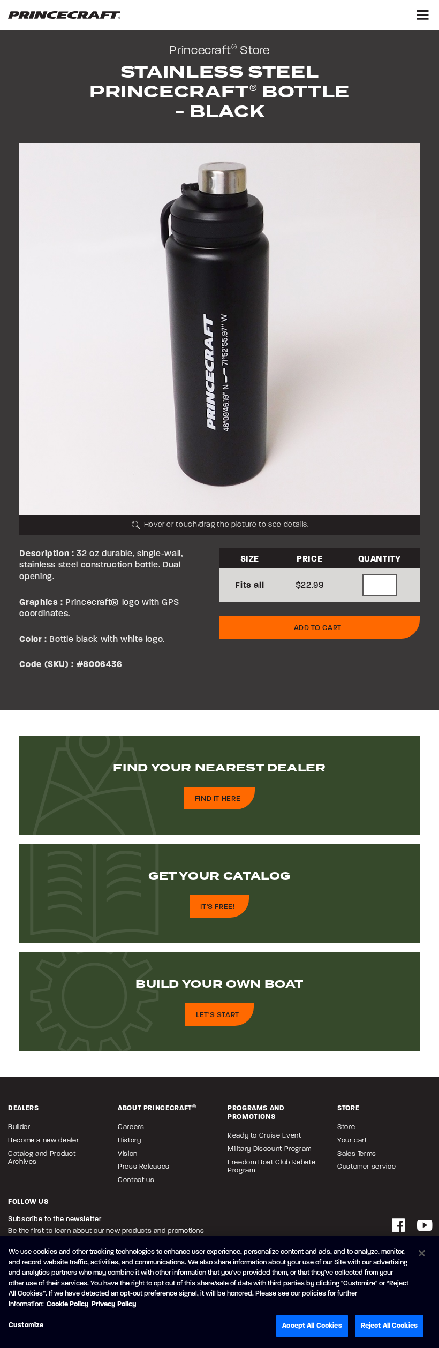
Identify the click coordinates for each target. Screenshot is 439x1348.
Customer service (366, 1166)
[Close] (422, 1253)
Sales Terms (356, 1153)
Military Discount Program (270, 1149)
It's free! (217, 906)
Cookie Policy (68, 1304)
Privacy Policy (114, 1304)
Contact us (136, 1180)
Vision (128, 1153)
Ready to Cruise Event (264, 1135)
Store (346, 1127)
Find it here (218, 798)
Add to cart (318, 627)
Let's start (217, 1014)
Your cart (352, 1140)
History (129, 1140)
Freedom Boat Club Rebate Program (271, 1166)
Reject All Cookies (389, 1325)
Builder (19, 1127)
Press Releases (144, 1166)
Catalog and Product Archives (41, 1157)
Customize (26, 1325)
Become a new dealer (43, 1140)
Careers (131, 1127)
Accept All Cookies (312, 1325)
